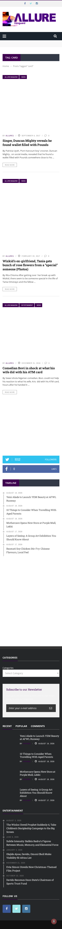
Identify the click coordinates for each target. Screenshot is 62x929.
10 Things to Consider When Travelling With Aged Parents (36, 755)
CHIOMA (27, 743)
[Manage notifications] (54, 921)
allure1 (10, 135)
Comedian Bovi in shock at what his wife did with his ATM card (29, 370)
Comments (38, 726)
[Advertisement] (31, 425)
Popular (21, 726)
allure (27, 800)
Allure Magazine (11, 77)
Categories (8, 667)
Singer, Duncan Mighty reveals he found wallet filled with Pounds (27, 143)
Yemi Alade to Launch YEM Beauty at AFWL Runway (31, 41)
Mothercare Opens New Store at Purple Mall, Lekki (37, 773)
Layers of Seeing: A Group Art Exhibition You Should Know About (36, 792)
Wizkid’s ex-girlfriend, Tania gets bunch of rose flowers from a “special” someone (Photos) (30, 265)
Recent (7, 726)
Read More (10, 165)
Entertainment (27, 305)
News (23, 77)
